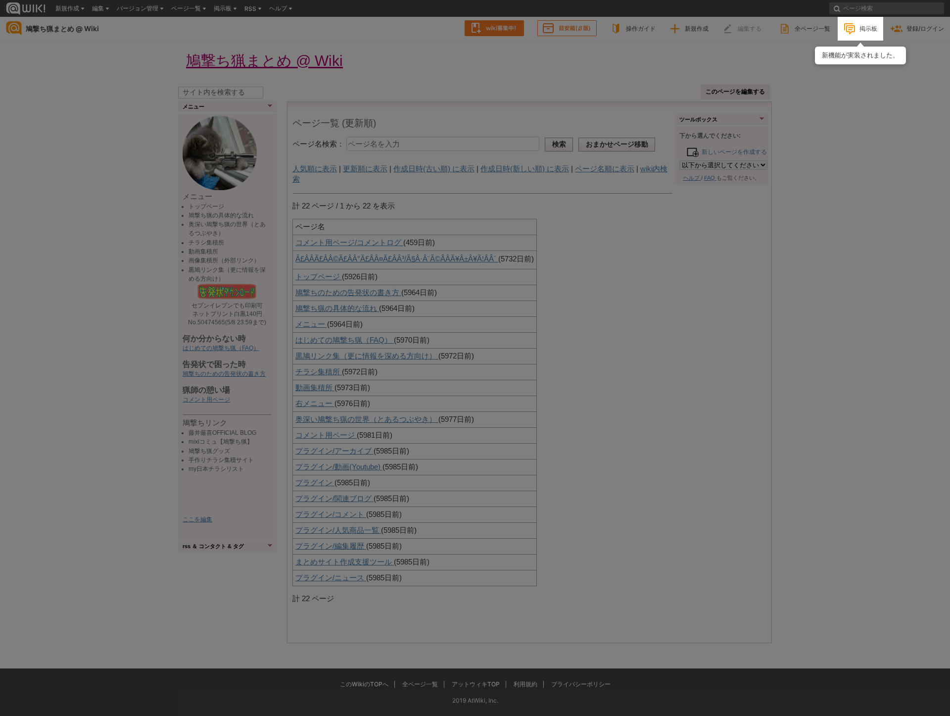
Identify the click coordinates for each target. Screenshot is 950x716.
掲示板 (868, 28)
